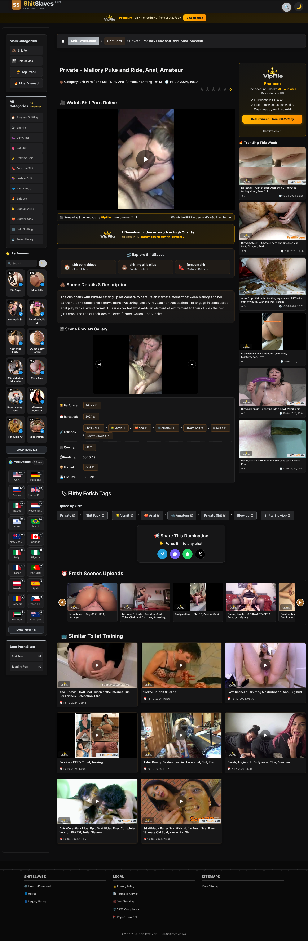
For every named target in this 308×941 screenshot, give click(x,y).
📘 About (30, 893)
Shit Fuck (91, 428)
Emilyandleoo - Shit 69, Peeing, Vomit (197, 614)
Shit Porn (114, 41)
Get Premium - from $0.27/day (272, 119)
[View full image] (145, 364)
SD (87, 447)
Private (89, 405)
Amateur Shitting (139, 82)
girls (64, 314)
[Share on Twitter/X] (200, 554)
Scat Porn (17, 656)
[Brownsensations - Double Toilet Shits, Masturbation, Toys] (272, 331)
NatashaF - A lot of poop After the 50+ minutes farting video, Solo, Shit (268, 189)
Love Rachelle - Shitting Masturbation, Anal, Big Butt (265, 692)
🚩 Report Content (125, 917)
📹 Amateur (164, 428)
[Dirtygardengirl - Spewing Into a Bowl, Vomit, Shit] (272, 387)
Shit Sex (101, 82)
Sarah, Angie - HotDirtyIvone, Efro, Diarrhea (259, 762)
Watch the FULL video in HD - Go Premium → (201, 217)
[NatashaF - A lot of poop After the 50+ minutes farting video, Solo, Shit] (272, 166)
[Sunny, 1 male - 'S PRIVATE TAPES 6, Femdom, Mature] (251, 597)
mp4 (88, 467)
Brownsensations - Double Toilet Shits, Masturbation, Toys (264, 355)
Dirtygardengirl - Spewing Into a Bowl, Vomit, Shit (270, 408)
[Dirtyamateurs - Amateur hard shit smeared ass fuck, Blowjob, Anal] (272, 221)
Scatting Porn (20, 666)
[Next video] (300, 602)
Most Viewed (26, 83)
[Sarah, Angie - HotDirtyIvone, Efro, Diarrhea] (265, 735)
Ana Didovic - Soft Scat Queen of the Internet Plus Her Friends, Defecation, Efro (94, 694)
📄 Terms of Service (125, 893)
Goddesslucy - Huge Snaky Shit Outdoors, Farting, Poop (271, 462)
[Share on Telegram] (162, 554)
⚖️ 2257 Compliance (126, 909)
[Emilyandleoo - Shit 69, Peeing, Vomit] (198, 597)
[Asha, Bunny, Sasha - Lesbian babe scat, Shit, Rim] (181, 735)
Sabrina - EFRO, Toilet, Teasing (81, 762)
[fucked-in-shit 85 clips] (181, 665)
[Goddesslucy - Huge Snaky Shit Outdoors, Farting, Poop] (272, 439)
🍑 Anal (139, 428)
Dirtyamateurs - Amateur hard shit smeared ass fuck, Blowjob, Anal (269, 245)
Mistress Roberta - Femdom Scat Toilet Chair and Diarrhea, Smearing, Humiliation (144, 617)
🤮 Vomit (116, 428)
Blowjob (218, 428)
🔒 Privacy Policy (123, 886)
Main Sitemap (210, 886)
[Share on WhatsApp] (187, 554)
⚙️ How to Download (37, 886)
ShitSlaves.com (83, 41)
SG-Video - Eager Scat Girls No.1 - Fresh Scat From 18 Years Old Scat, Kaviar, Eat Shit (179, 830)
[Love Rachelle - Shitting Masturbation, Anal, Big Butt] (265, 665)
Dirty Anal (117, 82)
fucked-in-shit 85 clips (159, 692)
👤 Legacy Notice (35, 901)
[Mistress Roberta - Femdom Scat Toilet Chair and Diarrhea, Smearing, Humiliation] (145, 597)
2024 (88, 416)
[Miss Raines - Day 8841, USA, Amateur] (92, 597)
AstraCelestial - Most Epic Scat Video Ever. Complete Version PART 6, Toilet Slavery (97, 830)
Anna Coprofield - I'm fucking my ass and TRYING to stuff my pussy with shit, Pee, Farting (272, 300)
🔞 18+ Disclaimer (124, 901)
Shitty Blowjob (96, 435)
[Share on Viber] (175, 554)
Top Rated (26, 72)
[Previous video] (62, 602)
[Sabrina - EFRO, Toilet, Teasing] (97, 735)
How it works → (272, 131)
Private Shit (192, 428)
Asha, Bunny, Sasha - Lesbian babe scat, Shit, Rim (178, 762)
